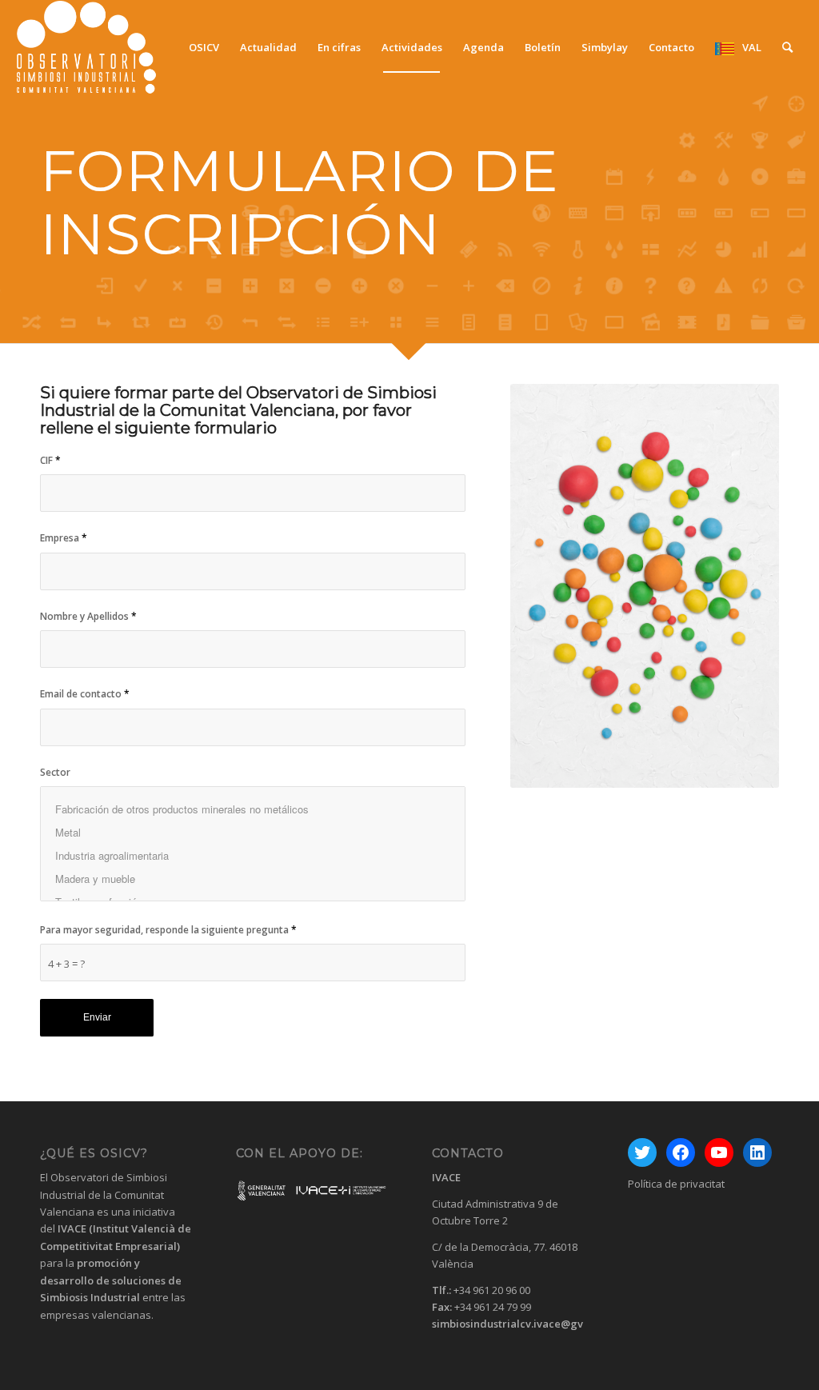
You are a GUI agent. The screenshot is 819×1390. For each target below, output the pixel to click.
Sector (55, 772)
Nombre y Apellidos (88, 616)
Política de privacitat (676, 1183)
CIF (50, 460)
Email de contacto (85, 694)
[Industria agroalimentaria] (252, 855)
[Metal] (252, 832)
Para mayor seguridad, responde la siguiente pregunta (168, 930)
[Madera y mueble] (252, 878)
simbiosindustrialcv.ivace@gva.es (517, 1323)
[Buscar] (787, 47)
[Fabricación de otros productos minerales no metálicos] (252, 809)
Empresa (63, 538)
